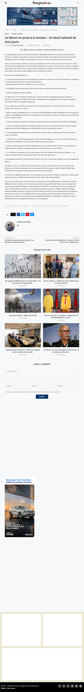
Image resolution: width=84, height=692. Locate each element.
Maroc (15, 30)
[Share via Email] (32, 214)
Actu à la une (24, 206)
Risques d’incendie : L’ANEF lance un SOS (23, 315)
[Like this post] (13, 214)
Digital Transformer (8, 688)
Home (6, 30)
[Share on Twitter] (23, 214)
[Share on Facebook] (18, 214)
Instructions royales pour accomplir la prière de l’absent (50, 206)
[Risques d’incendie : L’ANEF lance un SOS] (23, 301)
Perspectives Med (17, 45)
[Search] (78, 3)
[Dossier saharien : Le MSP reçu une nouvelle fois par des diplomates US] (61, 266)
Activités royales (11, 206)
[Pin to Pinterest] (27, 214)
